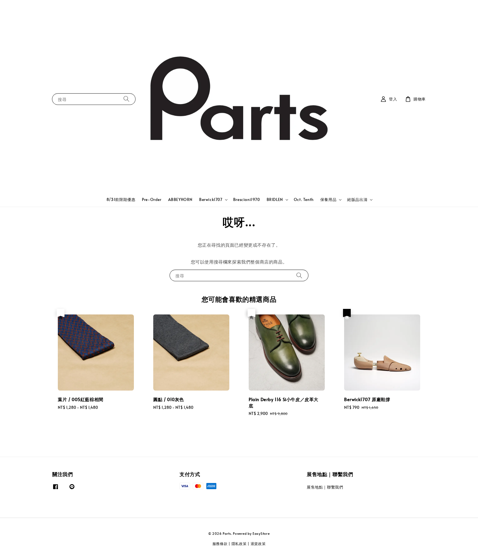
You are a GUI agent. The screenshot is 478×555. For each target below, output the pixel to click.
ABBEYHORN (180, 199)
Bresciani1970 (246, 199)
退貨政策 (258, 543)
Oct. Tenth (304, 199)
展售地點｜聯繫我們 (325, 487)
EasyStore (261, 533)
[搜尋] (126, 99)
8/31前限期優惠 (120, 199)
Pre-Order (151, 199)
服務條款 (220, 543)
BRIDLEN (275, 199)
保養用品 (328, 199)
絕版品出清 (357, 199)
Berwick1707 (210, 199)
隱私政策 (239, 543)
